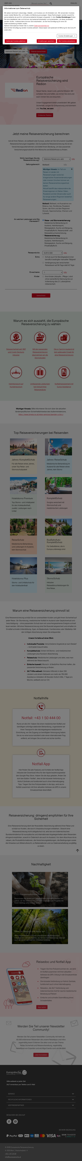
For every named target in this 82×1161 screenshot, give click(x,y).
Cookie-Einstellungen (66, 36)
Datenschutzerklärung (41, 26)
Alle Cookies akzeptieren (66, 41)
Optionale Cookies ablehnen (16, 41)
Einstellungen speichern (46, 41)
